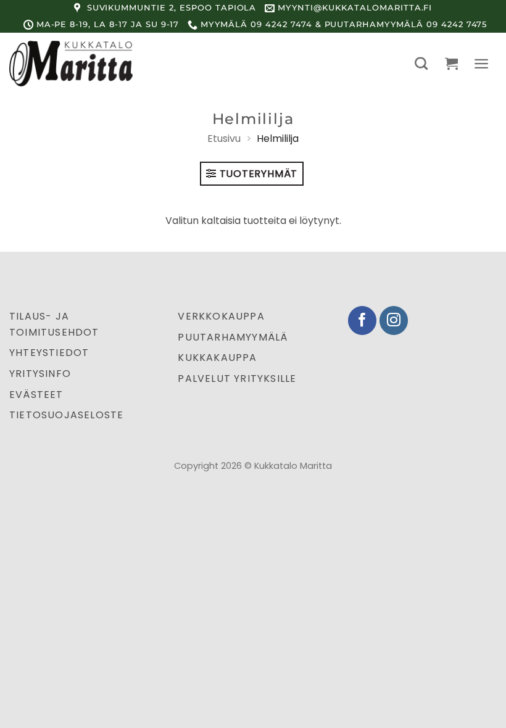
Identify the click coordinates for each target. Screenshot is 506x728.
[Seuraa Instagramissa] (394, 320)
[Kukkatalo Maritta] (71, 63)
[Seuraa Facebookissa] (362, 320)
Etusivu (224, 138)
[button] (421, 63)
